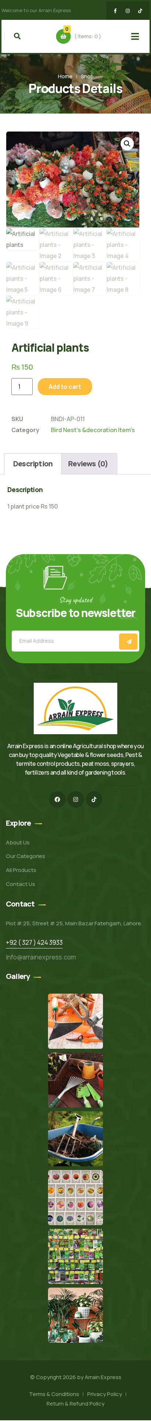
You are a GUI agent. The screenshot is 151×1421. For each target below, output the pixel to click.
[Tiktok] (140, 10)
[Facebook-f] (115, 10)
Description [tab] (32, 464)
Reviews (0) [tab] (88, 464)
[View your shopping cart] (63, 36)
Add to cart (65, 387)
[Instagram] (128, 10)
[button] (127, 143)
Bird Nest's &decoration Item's (93, 430)
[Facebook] (57, 799)
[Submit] (128, 642)
